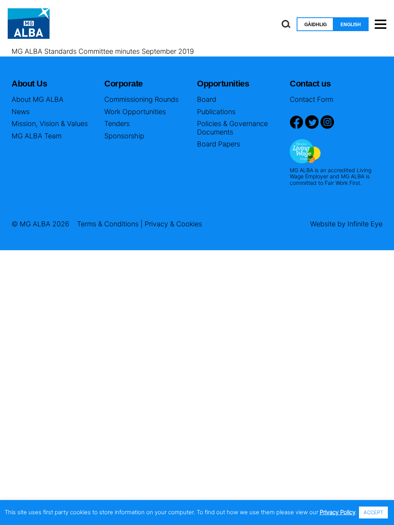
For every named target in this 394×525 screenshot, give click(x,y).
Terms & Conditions (108, 224)
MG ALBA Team (37, 136)
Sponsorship (124, 136)
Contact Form (311, 99)
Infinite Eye (364, 224)
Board (206, 99)
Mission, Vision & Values (50, 124)
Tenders (117, 124)
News (21, 112)
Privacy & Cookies (173, 224)
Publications (216, 112)
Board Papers (218, 144)
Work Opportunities (135, 112)
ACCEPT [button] (373, 512)
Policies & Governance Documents (232, 128)
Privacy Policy (338, 512)
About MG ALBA (37, 99)
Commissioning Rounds (141, 99)
